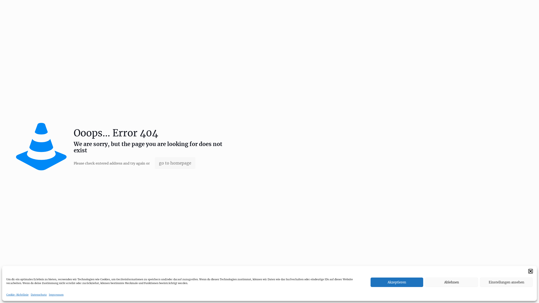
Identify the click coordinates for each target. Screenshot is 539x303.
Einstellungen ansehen (506, 282)
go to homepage (175, 163)
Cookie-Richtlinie (17, 294)
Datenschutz (39, 294)
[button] (530, 271)
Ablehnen (451, 282)
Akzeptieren (397, 282)
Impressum (56, 294)
